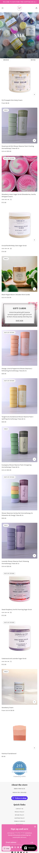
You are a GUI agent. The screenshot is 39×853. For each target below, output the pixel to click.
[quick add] (34, 140)
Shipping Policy (20, 818)
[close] (35, 827)
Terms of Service (19, 821)
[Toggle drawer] (2, 8)
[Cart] (36, 8)
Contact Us (19, 808)
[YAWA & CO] (19, 8)
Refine (33, 60)
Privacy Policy (19, 811)
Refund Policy (19, 815)
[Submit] (32, 842)
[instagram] (15, 847)
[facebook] (12, 847)
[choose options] (34, 94)
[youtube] (21, 847)
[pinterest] (18, 847)
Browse (6, 60)
